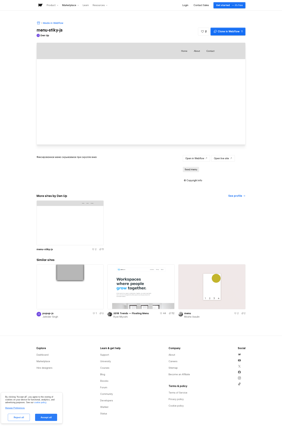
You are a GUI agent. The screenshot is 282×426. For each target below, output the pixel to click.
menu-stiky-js (45, 249)
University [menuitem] (105, 361)
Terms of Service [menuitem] (178, 392)
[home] (40, 5)
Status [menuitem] (103, 413)
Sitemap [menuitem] (173, 368)
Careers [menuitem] (173, 361)
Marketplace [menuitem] (43, 361)
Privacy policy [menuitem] (176, 399)
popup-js (48, 313)
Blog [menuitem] (102, 374)
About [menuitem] (172, 355)
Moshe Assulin (192, 316)
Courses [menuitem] (104, 368)
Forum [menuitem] (103, 387)
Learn (86, 5)
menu (187, 313)
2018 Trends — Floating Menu (131, 313)
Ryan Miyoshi (120, 316)
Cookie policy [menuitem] (176, 405)
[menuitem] (239, 354)
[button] (52, 5)
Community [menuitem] (106, 394)
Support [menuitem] (104, 355)
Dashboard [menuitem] (42, 355)
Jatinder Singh (50, 316)
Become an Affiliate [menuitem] (179, 374)
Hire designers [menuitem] (44, 368)
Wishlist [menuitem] (104, 407)
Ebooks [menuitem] (104, 381)
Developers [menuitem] (106, 400)
